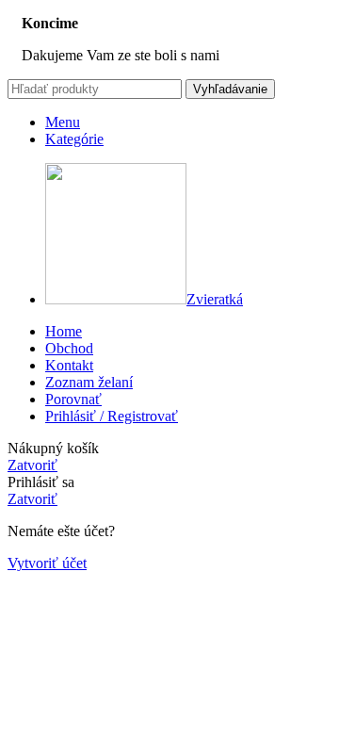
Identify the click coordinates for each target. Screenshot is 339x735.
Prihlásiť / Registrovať (111, 416)
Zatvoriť (32, 465)
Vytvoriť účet (47, 563)
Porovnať (73, 399)
